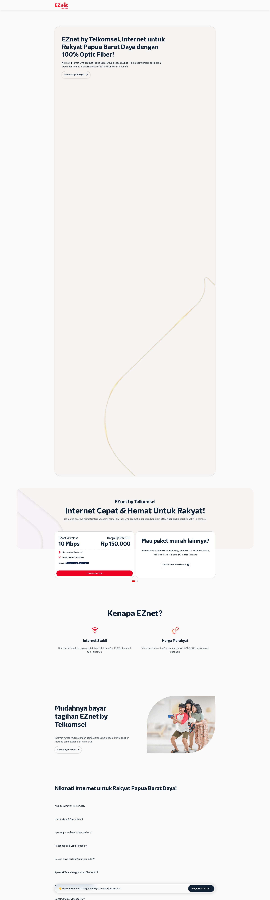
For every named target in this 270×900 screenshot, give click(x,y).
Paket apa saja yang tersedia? (71, 845)
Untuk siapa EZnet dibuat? (69, 819)
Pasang (109, 888)
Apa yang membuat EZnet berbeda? (74, 832)
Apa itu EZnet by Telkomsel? (70, 805)
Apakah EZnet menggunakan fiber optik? (76, 872)
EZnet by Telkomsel (135, 501)
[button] (133, 581)
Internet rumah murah (66, 737)
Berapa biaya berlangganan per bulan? (74, 859)
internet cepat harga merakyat (83, 888)
